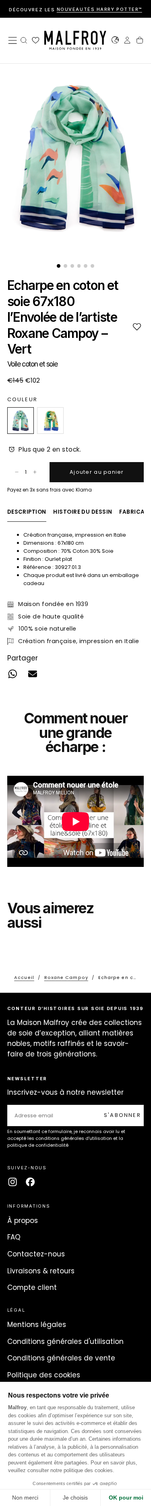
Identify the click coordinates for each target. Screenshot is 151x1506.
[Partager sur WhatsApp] (12, 674)
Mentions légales (36, 1324)
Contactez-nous (36, 1254)
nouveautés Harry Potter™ (99, 9)
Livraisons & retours (40, 1271)
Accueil (24, 977)
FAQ (14, 1237)
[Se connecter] (127, 41)
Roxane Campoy (66, 977)
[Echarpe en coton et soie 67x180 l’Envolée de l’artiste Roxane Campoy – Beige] (50, 420)
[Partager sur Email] (32, 674)
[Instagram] (12, 1182)
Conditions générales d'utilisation (65, 1341)
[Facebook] (30, 1182)
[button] (12, 40)
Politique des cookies (43, 1375)
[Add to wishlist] (137, 326)
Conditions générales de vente (61, 1358)
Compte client (32, 1287)
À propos (22, 1220)
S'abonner (122, 1115)
